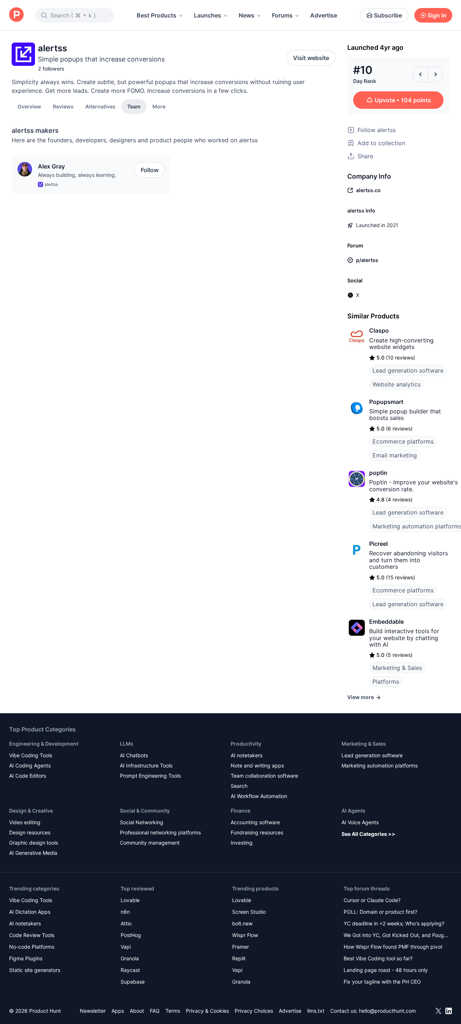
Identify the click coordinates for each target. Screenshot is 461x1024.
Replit (239, 958)
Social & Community (145, 810)
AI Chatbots (134, 755)
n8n (125, 912)
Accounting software (255, 822)
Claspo (379, 330)
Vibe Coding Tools (30, 755)
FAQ (155, 1011)
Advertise (323, 15)
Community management (150, 843)
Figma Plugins (25, 958)
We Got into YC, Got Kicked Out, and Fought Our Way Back (396, 936)
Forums (282, 15)
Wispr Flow (245, 935)
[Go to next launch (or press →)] (435, 74)
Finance (240, 810)
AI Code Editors (27, 776)
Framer (240, 947)
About (137, 1011)
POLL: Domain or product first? (380, 912)
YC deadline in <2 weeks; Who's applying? (394, 923)
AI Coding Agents (30, 765)
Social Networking (141, 822)
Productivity (246, 744)
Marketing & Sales (397, 667)
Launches (207, 15)
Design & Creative (31, 810)
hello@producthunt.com (387, 1011)
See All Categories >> (368, 834)
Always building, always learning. (77, 175)
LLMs (126, 744)
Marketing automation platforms (379, 765)
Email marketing (394, 455)
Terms (172, 1011)
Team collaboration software (264, 776)
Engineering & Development (43, 744)
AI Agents (353, 810)
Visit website (311, 57)
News (246, 15)
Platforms (385, 681)
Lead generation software (408, 370)
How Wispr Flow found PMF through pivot (393, 947)
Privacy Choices (254, 1011)
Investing (242, 843)
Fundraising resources (257, 832)
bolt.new (242, 923)
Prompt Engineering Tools (150, 776)
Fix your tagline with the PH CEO (382, 982)
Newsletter (93, 1011)
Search (239, 786)
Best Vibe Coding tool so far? (378, 958)
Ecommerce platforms (403, 441)
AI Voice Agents (360, 822)
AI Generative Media (33, 853)
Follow (150, 170)
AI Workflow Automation (259, 796)
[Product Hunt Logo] (16, 15)
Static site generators (34, 970)
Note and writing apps (257, 765)
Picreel (378, 543)
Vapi (126, 947)
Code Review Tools (31, 935)
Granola (130, 958)
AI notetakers (246, 755)
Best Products (156, 15)
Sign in (436, 15)
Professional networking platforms (160, 832)
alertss (51, 184)
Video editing (24, 822)
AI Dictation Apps (29, 912)
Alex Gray (51, 166)
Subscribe (388, 15)
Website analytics (396, 384)
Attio (126, 923)
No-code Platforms (31, 947)
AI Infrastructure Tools (146, 765)
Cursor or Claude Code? (372, 900)
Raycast (130, 970)
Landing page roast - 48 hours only (386, 970)
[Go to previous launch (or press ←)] (420, 74)
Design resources (29, 832)
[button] (158, 106)
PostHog (131, 935)
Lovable (130, 900)
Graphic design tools (33, 843)
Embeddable (386, 621)
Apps (118, 1011)
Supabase (133, 982)
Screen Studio (249, 912)
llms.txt (315, 1011)
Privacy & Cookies (207, 1011)
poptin (378, 472)
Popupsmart (386, 401)
